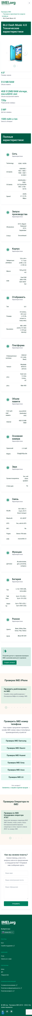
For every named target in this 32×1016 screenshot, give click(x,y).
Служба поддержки (7, 945)
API (2, 972)
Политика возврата (7, 991)
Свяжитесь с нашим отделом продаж (15, 788)
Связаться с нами (6, 959)
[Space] (8, 923)
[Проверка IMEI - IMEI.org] (8, 3)
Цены (2, 969)
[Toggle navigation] (29, 3)
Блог (2, 943)
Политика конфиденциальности (10, 988)
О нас (2, 956)
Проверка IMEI (6, 12)
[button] (25, 53)
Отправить (16, 904)
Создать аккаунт (9, 662)
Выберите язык (5, 929)
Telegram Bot (5, 975)
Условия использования (8, 985)
